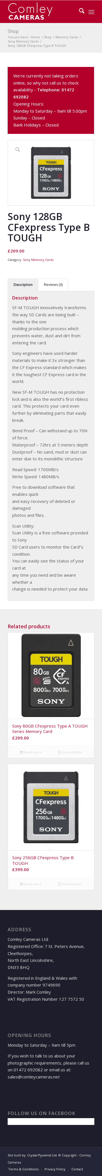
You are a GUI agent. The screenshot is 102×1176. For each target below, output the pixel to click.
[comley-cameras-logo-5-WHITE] (42, 11)
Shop (13, 31)
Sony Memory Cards (38, 260)
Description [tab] (23, 284)
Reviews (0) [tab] (53, 284)
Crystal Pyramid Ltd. (42, 1155)
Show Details (71, 752)
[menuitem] (78, 11)
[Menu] (91, 11)
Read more (32, 752)
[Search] (78, 11)
